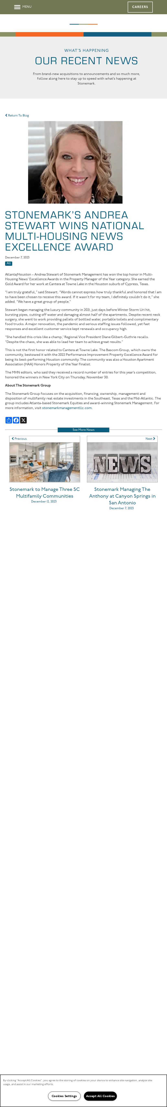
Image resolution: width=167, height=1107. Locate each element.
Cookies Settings (64, 1096)
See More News (83, 430)
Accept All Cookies (100, 1096)
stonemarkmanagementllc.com (67, 408)
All (9, 263)
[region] (83, 1090)
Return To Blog (18, 115)
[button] (140, 7)
